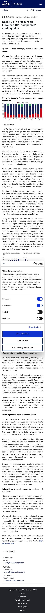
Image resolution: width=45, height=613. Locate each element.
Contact (22, 593)
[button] (27, 10)
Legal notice (22, 603)
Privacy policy (22, 607)
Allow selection (22, 341)
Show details (34, 327)
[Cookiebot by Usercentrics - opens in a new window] (33, 263)
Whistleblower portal (22, 600)
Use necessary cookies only (22, 348)
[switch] (40, 305)
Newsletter (22, 596)
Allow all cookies (22, 334)
